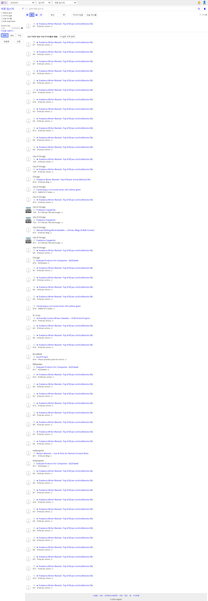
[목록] (27, 15)
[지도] (41, 15)
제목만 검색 (7, 13)
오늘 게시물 (7, 18)
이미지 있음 (7, 15)
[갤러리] (36, 15)
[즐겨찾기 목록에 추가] (34, 23)
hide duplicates (9, 21)
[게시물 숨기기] (51, 26)
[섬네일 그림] (32, 15)
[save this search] (204, 9)
